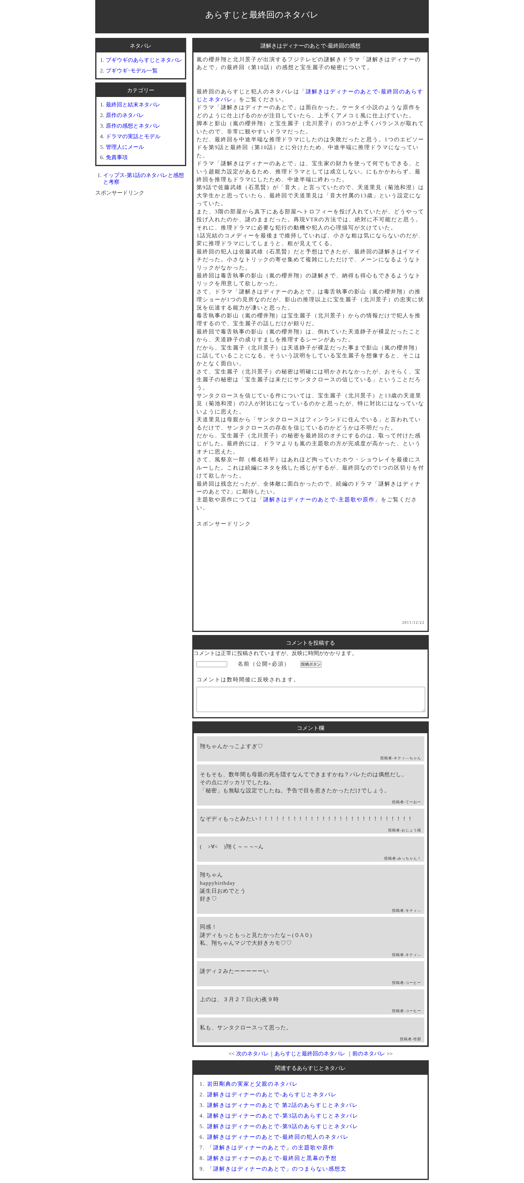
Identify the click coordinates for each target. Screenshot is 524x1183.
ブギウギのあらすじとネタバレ (144, 60)
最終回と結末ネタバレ (133, 105)
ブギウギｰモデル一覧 (132, 71)
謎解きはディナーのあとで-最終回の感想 (310, 46)
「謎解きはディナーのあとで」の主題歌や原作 (270, 1148)
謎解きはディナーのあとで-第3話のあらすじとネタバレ (282, 1116)
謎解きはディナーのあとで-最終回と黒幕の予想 (272, 1158)
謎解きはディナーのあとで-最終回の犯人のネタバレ (278, 1137)
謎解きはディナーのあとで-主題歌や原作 (319, 499)
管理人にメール (125, 147)
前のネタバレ (368, 1054)
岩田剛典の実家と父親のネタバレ (252, 1084)
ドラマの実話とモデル (133, 136)
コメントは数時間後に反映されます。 (248, 680)
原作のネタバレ (125, 115)
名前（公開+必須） (264, 664)
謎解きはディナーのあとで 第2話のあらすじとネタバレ (282, 1105)
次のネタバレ (252, 1054)
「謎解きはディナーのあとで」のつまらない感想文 (277, 1169)
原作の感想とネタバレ (133, 126)
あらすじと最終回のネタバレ (262, 14)
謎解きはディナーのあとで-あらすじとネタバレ (272, 1094)
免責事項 (117, 157)
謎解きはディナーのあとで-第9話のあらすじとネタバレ (282, 1126)
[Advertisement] (310, 578)
